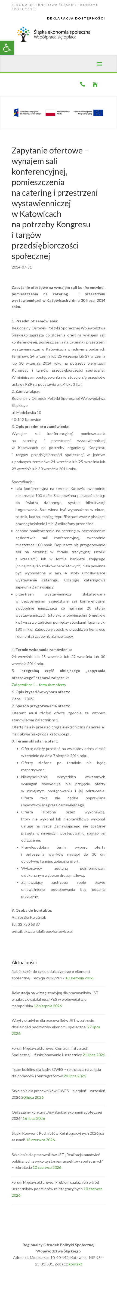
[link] (7, 48)
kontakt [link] (75, 1264)
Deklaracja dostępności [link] (76, 18)
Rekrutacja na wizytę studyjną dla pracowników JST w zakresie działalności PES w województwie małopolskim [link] (55, 999)
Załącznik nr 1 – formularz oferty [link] (39, 684)
